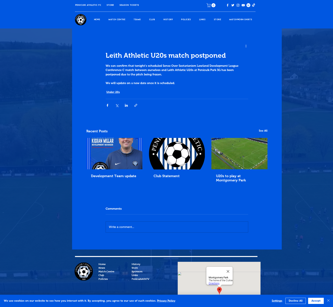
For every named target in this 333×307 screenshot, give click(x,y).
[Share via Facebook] (107, 105)
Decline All (296, 300)
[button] (110, 5)
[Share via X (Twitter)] (117, 105)
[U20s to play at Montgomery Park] (239, 153)
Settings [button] (277, 300)
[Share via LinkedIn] (126, 105)
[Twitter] (233, 5)
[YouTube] (243, 5)
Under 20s (113, 92)
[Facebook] (228, 5)
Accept (315, 300)
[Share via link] (136, 105)
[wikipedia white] (248, 5)
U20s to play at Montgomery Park (231, 178)
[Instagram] (238, 5)
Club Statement (167, 176)
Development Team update (113, 176)
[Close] (328, 301)
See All (263, 130)
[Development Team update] (114, 153)
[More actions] (246, 46)
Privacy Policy (166, 300)
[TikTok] (254, 5)
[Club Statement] (177, 153)
